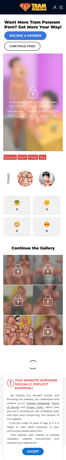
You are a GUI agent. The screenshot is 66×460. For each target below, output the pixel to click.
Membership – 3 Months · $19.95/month (31, 111)
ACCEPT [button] (33, 451)
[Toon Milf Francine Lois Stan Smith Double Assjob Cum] (18, 330)
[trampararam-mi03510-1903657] (18, 314)
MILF (22, 157)
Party (33, 157)
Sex (42, 157)
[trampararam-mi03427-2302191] (48, 344)
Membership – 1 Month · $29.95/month (33, 106)
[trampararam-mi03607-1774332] (48, 284)
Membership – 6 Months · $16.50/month (33, 116)
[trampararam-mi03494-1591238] (48, 314)
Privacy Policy (35, 407)
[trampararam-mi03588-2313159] (18, 284)
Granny (10, 157)
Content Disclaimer (38, 403)
